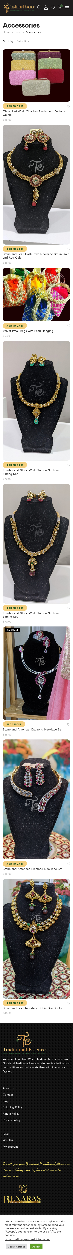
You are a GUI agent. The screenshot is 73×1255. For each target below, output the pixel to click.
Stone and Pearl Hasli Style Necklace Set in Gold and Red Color (36, 255)
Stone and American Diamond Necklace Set (32, 729)
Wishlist (8, 1140)
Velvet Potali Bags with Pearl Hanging (28, 330)
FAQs (6, 1134)
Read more (14, 724)
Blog (6, 1101)
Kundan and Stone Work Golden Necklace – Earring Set (33, 471)
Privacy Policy (11, 1120)
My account (10, 1146)
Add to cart (15, 106)
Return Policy (11, 1113)
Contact (8, 1094)
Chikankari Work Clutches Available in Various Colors (34, 112)
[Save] (68, 106)
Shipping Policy (12, 1107)
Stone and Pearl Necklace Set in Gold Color (33, 1008)
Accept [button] (36, 1246)
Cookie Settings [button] (16, 1246)
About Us (9, 1088)
